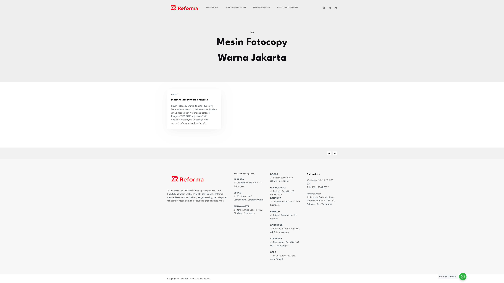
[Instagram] (335, 153)
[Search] (324, 8)
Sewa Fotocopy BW (261, 8)
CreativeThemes (202, 278)
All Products (212, 8)
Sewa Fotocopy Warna (236, 8)
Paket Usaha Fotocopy (287, 8)
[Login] (330, 8)
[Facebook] (329, 153)
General (175, 95)
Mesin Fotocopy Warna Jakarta (189, 100)
